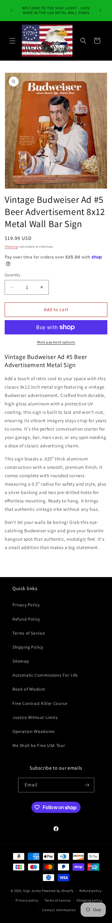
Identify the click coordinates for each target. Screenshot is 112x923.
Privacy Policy (26, 605)
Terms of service (57, 900)
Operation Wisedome (33, 731)
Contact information (59, 910)
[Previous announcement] (11, 10)
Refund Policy (26, 619)
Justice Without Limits (35, 717)
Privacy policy (27, 900)
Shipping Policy (27, 647)
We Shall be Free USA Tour (38, 745)
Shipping (11, 247)
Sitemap (20, 661)
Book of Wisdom (28, 689)
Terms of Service (28, 633)
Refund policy (90, 890)
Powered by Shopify (58, 890)
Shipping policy (89, 900)
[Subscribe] (87, 785)
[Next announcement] (100, 10)
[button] (12, 41)
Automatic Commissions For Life (45, 675)
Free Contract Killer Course (39, 703)
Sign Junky (32, 890)
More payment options (56, 342)
